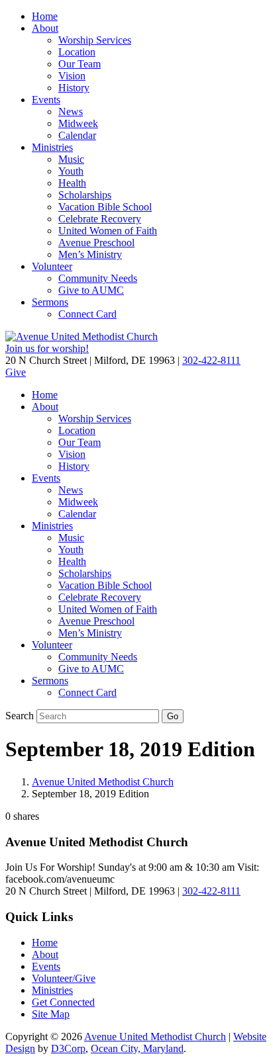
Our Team (79, 63)
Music (71, 159)
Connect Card (87, 314)
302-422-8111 (211, 360)
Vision (71, 75)
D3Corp (68, 1048)
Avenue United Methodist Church (103, 781)
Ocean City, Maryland (137, 1048)
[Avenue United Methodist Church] (81, 336)
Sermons (50, 302)
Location (76, 52)
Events (46, 99)
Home (45, 16)
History (73, 87)
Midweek (78, 123)
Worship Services (94, 40)
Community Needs (97, 278)
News (70, 111)
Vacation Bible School (105, 206)
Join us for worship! (47, 348)
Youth (70, 171)
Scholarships (84, 194)
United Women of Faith (107, 230)
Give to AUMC (91, 290)
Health (72, 183)
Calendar (77, 135)
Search (19, 715)
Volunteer (52, 266)
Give (15, 372)
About (45, 28)
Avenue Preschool (96, 242)
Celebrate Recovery (99, 218)
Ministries (52, 147)
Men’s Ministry (90, 254)
